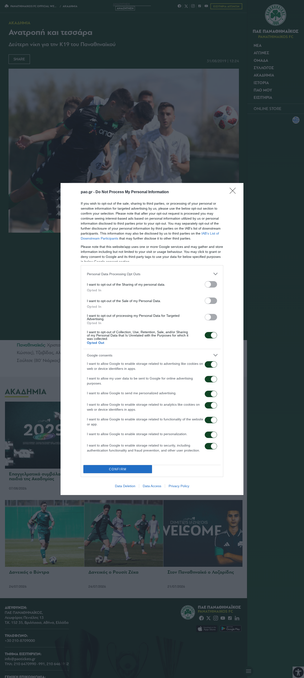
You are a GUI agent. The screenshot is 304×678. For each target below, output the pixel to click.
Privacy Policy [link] (179, 486)
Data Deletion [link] (125, 486)
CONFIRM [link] (118, 469)
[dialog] (152, 339)
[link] (234, 192)
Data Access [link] (152, 486)
